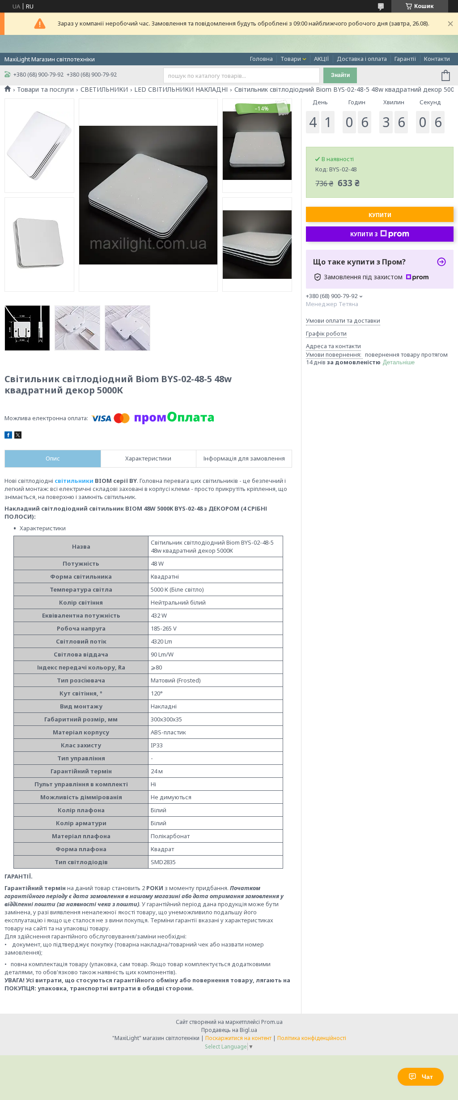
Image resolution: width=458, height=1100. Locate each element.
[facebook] (8, 436)
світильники (74, 481)
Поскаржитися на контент (238, 1038)
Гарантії (405, 59)
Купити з (364, 234)
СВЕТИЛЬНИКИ (104, 89)
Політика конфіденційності (311, 1038)
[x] (17, 436)
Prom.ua (272, 1022)
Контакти (437, 59)
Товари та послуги (45, 89)
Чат (427, 1076)
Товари (290, 59)
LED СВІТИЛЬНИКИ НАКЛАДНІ (181, 89)
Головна (261, 59)
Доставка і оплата (362, 59)
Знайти (340, 75)
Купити (380, 215)
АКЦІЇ (321, 59)
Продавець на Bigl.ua (229, 1030)
